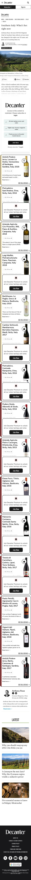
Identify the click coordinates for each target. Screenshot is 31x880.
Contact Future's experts (15, 841)
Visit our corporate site (19, 871)
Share (5, 79)
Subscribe (7, 7)
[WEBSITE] (16, 693)
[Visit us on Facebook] (10, 858)
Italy (27, 19)
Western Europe (19, 19)
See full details (23, 183)
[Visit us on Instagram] (26, 858)
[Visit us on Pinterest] (20, 858)
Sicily (4, 21)
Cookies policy (15, 843)
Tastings (24, 44)
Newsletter (27, 79)
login (15, 115)
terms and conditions (15, 849)
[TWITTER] (13, 693)
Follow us (18, 79)
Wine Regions (9, 19)
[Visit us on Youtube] (15, 858)
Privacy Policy (15, 846)
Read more (5, 180)
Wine (2, 19)
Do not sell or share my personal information (15, 852)
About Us (15, 838)
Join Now (16, 216)
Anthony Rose (11, 43)
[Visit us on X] (5, 858)
